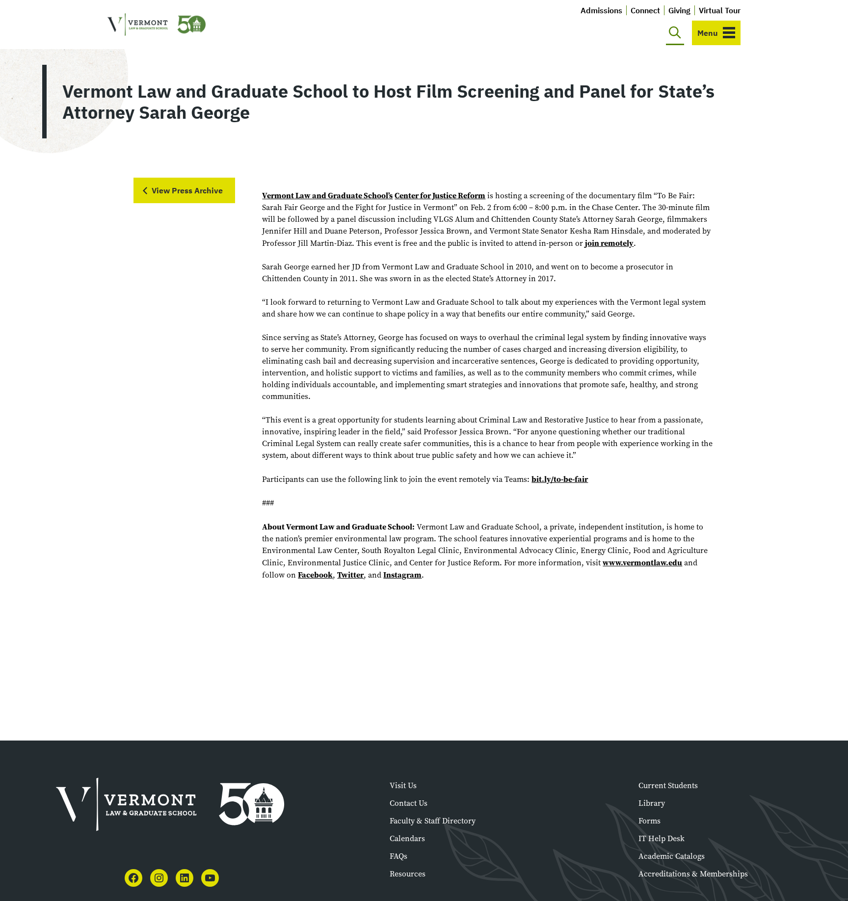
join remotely (609, 243)
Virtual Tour (720, 10)
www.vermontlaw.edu (642, 562)
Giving (679, 10)
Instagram (402, 574)
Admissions (601, 10)
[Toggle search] (675, 33)
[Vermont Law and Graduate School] (156, 24)
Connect (645, 10)
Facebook (315, 574)
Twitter (350, 574)
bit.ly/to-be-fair (559, 479)
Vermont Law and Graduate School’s (327, 195)
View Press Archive (187, 190)
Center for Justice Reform (440, 195)
